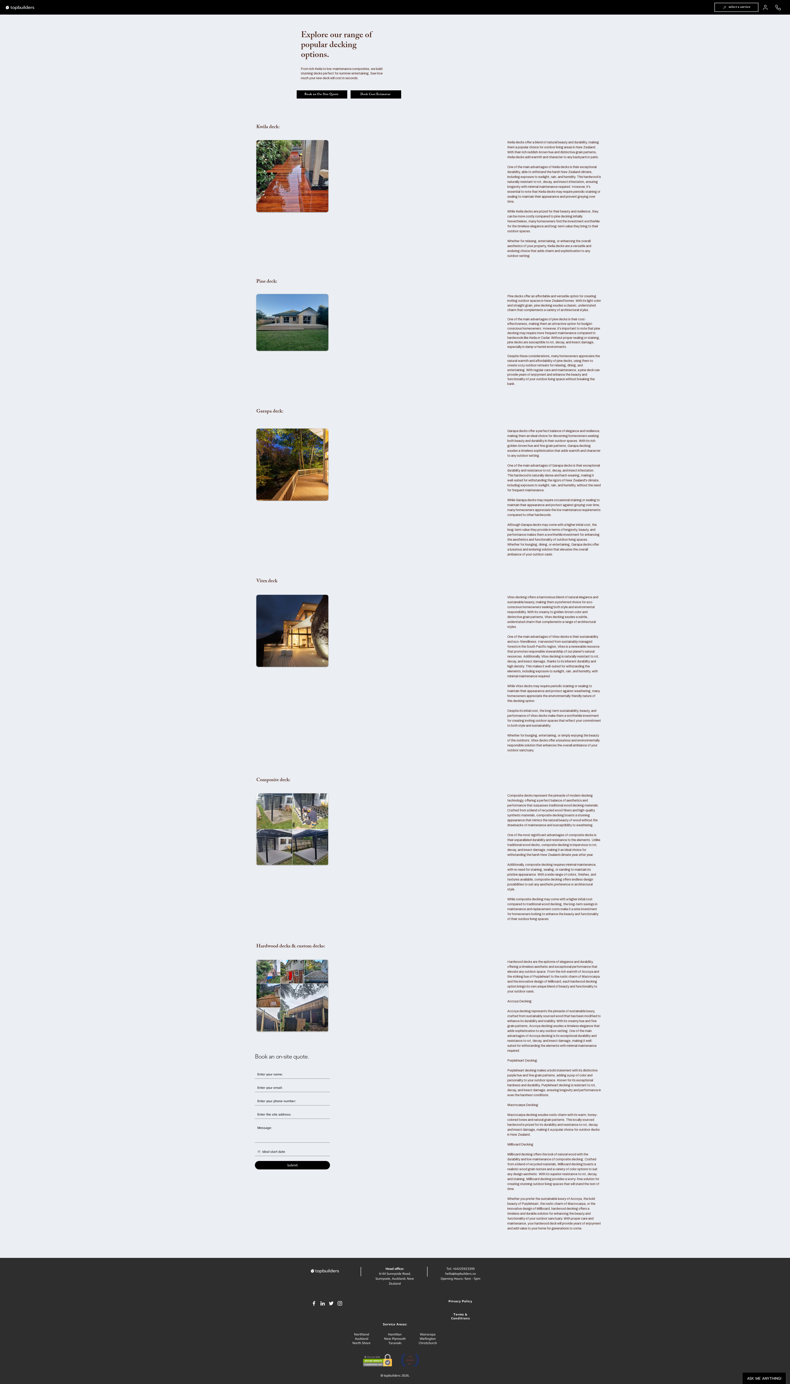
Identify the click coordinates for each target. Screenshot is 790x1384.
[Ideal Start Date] (259, 1151)
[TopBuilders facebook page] (314, 1303)
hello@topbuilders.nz (460, 1274)
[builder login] (766, 7)
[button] (736, 7)
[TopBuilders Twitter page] (331, 1303)
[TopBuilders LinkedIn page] (322, 1303)
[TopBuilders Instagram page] (340, 1303)
